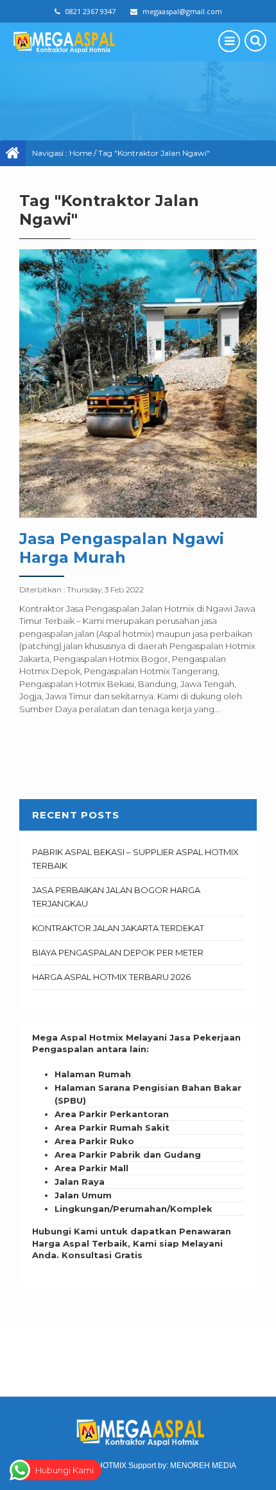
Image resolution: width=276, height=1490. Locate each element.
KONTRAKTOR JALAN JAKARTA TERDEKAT (118, 928)
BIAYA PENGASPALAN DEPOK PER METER (117, 952)
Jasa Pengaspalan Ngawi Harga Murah (121, 548)
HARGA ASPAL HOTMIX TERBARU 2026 (111, 977)
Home (80, 153)
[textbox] (138, 1142)
